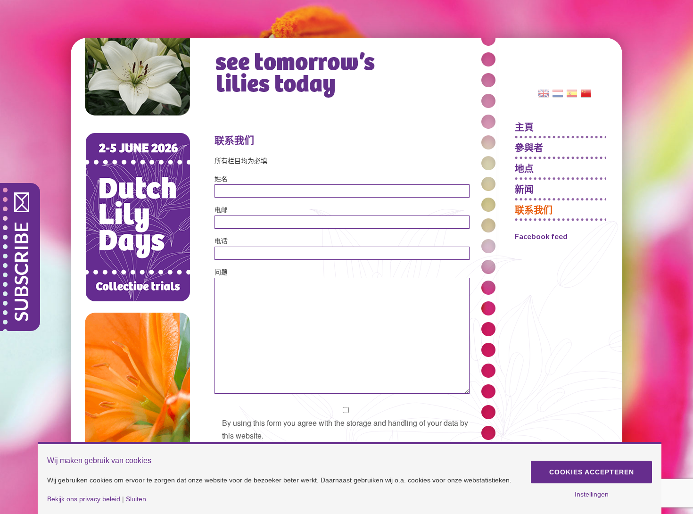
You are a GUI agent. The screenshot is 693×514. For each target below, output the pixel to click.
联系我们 (534, 210)
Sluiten (136, 499)
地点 (524, 168)
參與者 (529, 147)
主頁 (524, 127)
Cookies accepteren (591, 472)
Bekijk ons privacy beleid (83, 499)
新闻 (524, 189)
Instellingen (592, 494)
